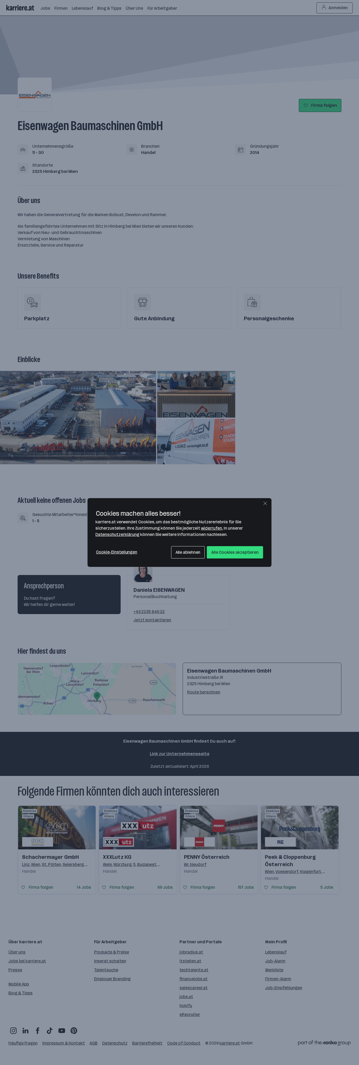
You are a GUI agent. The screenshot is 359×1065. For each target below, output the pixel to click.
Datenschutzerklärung (117, 534)
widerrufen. (212, 528)
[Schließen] (265, 503)
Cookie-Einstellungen (116, 552)
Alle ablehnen (188, 552)
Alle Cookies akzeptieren (235, 552)
